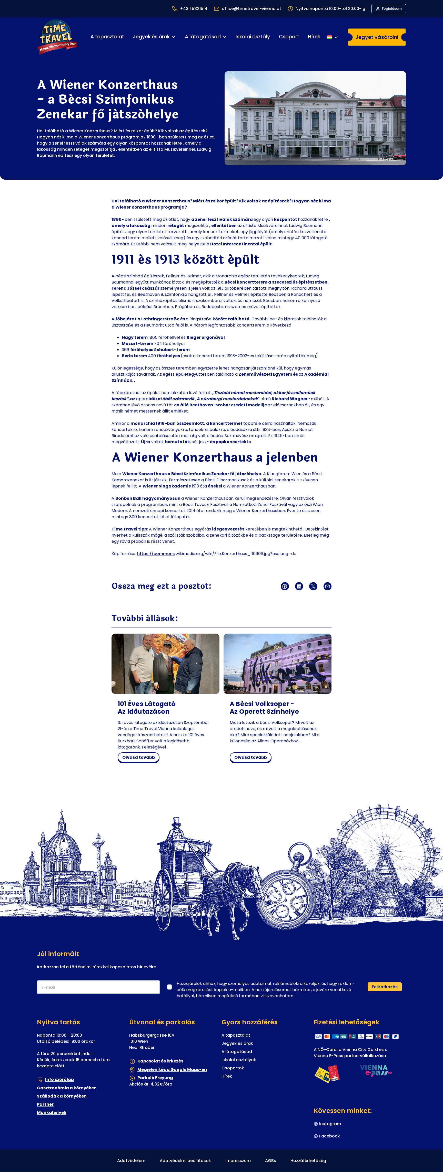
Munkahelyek (51, 1112)
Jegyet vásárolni (376, 37)
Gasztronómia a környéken (67, 1088)
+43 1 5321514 (193, 9)
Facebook (329, 1136)
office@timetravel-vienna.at (251, 9)
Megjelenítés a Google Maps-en (172, 1069)
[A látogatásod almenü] (224, 37)
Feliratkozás (385, 987)
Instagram (330, 1124)
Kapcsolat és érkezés (160, 1061)
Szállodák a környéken (62, 1096)
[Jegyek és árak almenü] (173, 37)
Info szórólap (59, 1079)
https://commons (156, 554)
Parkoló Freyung (155, 1078)
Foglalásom (392, 8)
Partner (45, 1104)
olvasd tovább (140, 758)
